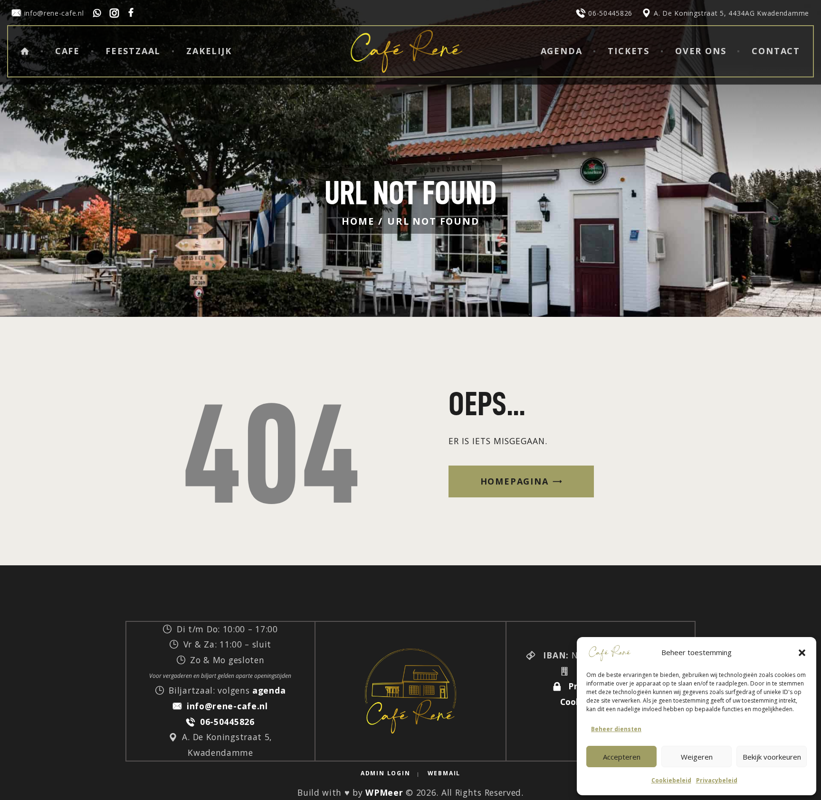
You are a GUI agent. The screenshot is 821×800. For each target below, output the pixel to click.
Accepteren (621, 757)
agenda (269, 690)
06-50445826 (227, 721)
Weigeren (697, 757)
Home (358, 221)
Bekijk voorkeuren (772, 757)
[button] (802, 652)
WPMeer (384, 792)
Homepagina (514, 481)
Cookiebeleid (671, 780)
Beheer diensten (616, 729)
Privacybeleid (716, 780)
